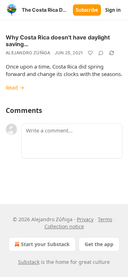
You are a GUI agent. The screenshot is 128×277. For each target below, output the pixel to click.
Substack (28, 262)
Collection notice (64, 226)
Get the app (99, 244)
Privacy (85, 219)
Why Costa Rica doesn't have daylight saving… (58, 41)
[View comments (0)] (101, 53)
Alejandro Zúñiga (28, 52)
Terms (105, 219)
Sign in (113, 10)
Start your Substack (45, 244)
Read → (15, 87)
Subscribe (87, 10)
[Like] (90, 53)
